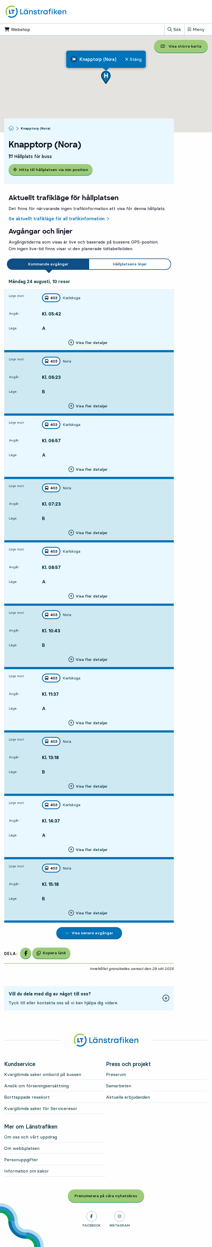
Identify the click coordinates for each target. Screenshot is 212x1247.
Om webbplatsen (21, 1148)
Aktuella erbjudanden (128, 1097)
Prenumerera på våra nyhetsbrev (109, 1195)
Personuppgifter (21, 1159)
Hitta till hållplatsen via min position (53, 169)
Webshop (37, 29)
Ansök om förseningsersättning (36, 1085)
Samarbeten (118, 1085)
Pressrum (116, 1074)
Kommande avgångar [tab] (48, 264)
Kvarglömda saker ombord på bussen (42, 1074)
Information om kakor (26, 1171)
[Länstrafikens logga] (36, 11)
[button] (106, 77)
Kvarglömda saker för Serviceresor (40, 1108)
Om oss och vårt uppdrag (30, 1137)
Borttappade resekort (27, 1097)
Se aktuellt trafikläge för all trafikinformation (57, 218)
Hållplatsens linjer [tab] (130, 264)
